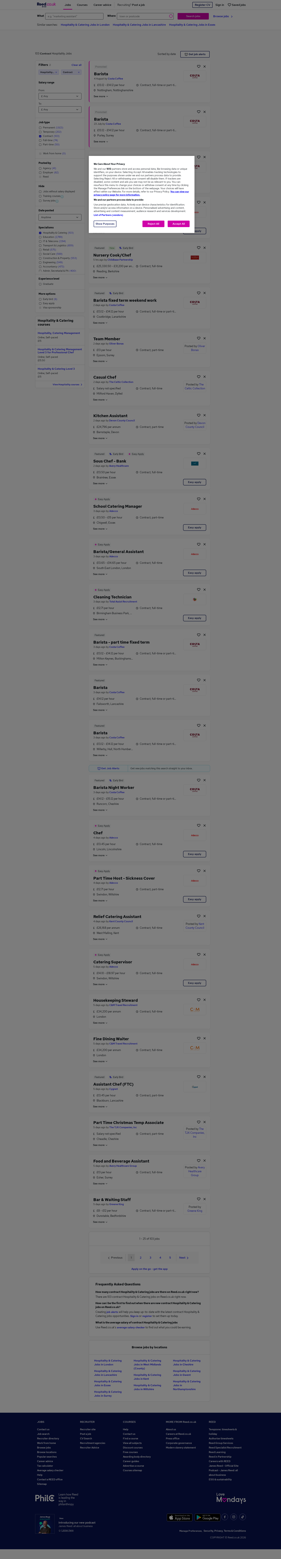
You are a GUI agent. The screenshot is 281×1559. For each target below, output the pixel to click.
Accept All (179, 223)
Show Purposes (105, 223)
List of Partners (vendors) (108, 215)
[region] (141, 194)
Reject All (153, 223)
